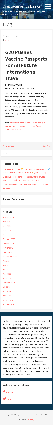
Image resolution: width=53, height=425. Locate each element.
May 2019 (7, 291)
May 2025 (7, 226)
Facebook (9, 392)
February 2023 (9, 239)
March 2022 (8, 278)
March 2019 (8, 300)
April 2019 (7, 296)
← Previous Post (7, 146)
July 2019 (6, 287)
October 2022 (9, 252)
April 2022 (7, 274)
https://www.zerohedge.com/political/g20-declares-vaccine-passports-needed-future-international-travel (25, 126)
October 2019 (9, 282)
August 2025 (8, 217)
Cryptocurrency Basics (21, 6)
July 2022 (6, 265)
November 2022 (9, 248)
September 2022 (10, 256)
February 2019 (9, 304)
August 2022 (8, 261)
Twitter (9, 399)
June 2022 (7, 269)
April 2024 (7, 230)
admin (7, 40)
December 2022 (9, 243)
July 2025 (6, 221)
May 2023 (7, 234)
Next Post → (47, 146)
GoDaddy (30, 420)
